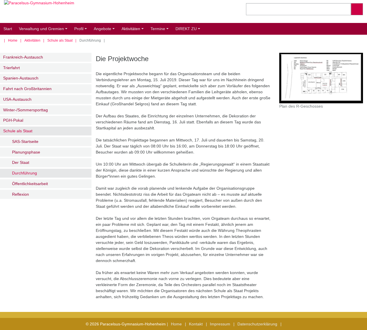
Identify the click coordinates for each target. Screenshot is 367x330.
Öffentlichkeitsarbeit (30, 183)
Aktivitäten (133, 30)
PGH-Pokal (13, 120)
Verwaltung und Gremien (44, 30)
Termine (160, 30)
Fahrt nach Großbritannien (27, 88)
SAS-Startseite (25, 141)
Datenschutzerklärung (257, 324)
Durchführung (24, 173)
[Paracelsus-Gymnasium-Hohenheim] (91, 11)
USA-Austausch (17, 99)
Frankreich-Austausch (23, 57)
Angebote (105, 30)
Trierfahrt (11, 67)
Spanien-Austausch (20, 78)
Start (7, 28)
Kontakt (196, 324)
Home (12, 40)
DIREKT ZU (188, 30)
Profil (81, 30)
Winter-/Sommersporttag (25, 110)
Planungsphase (26, 152)
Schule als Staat (60, 40)
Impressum (220, 324)
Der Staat (20, 162)
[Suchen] (357, 9)
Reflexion (20, 194)
